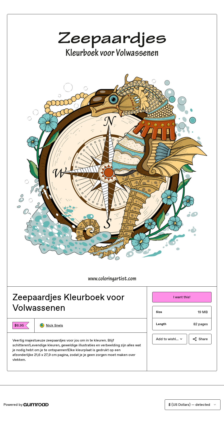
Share (203, 339)
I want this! (181, 297)
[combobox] (169, 339)
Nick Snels (54, 325)
